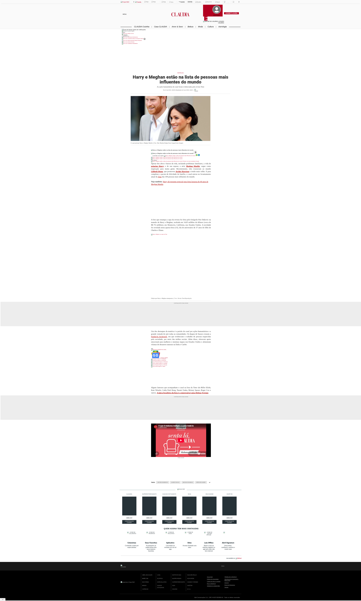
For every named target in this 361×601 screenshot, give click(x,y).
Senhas (132, 41)
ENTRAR (206, 17)
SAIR (206, 19)
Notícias (180, 73)
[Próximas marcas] (239, 2)
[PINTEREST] (238, 566)
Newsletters (135, 43)
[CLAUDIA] (180, 16)
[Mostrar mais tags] (209, 482)
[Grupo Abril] (125, 2)
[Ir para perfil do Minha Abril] (180, 33)
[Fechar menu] (134, 29)
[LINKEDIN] (235, 566)
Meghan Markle (188, 482)
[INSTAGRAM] (232, 566)
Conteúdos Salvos (139, 38)
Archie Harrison (162, 482)
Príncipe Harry (201, 482)
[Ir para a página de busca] (239, 15)
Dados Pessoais (138, 40)
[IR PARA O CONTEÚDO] (226, 566)
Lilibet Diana (175, 482)
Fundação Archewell (159, 337)
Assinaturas (135, 37)
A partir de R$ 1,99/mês (169, 522)
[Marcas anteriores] (133, 2)
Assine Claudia (231, 13)
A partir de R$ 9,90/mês (129, 522)
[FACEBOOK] (229, 566)
